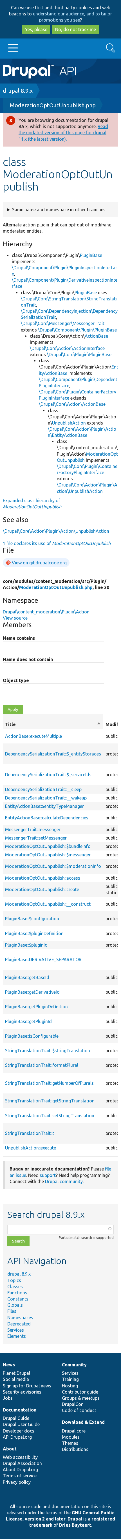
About (10, 1448)
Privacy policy (17, 1482)
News (9, 1364)
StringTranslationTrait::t (29, 1133)
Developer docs (18, 1430)
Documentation (19, 1409)
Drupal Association (22, 1463)
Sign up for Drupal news (27, 1385)
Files (11, 1311)
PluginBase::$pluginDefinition (34, 933)
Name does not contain (28, 659)
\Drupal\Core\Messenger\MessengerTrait (62, 323)
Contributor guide (80, 1391)
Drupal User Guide (21, 1424)
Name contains (19, 638)
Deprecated (19, 1323)
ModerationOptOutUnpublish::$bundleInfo (48, 846)
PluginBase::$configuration (32, 918)
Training (70, 1379)
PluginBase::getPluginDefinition (36, 1006)
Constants (17, 1298)
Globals (15, 1305)
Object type (16, 680)
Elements (16, 1336)
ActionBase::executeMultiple (33, 736)
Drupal (75, 1518)
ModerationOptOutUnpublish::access (42, 877)
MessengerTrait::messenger (32, 829)
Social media (16, 1379)
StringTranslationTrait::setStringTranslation (49, 1115)
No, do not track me (75, 29)
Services (15, 1329)
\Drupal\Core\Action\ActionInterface (67, 348)
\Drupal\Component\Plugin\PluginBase (77, 329)
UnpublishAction (69, 422)
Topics (14, 1280)
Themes (70, 1443)
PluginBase (91, 255)
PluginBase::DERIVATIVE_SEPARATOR (43, 959)
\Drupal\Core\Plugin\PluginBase (79, 354)
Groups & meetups (81, 1398)
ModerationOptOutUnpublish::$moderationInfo (53, 866)
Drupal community (64, 1181)
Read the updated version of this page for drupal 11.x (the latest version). (63, 132)
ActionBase (96, 336)
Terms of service (20, 1475)
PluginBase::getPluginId (28, 1021)
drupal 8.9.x (18, 90)
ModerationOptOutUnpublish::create (42, 889)
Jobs (8, 1398)
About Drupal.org (20, 1469)
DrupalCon (73, 1404)
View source (15, 617)
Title (53, 724)
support (48, 1175)
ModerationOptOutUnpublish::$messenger (48, 854)
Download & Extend (83, 1422)
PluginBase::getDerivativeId (32, 992)
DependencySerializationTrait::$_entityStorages (53, 753)
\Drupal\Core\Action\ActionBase (72, 404)
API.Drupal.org (17, 1437)
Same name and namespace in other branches (59, 209)
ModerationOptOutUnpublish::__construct (48, 904)
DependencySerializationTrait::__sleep (43, 789)
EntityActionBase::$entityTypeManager (44, 806)
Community (74, 1364)
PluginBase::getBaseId (27, 977)
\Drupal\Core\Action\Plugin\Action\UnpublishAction (56, 531)
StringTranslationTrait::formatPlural (41, 1065)
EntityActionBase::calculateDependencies (46, 817)
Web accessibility (20, 1457)
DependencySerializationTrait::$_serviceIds (48, 774)
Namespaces (20, 1317)
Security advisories (22, 1391)
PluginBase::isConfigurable (32, 1036)
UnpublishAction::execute (30, 1147)
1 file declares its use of (57, 543)
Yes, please (36, 29)
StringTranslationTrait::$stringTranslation (47, 1050)
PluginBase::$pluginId (26, 944)
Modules (71, 1437)
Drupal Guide (16, 1418)
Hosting (70, 1385)
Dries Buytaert (75, 1525)
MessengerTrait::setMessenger (36, 837)
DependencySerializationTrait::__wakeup (46, 797)
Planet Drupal (16, 1373)
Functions (17, 1292)
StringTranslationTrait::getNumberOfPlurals (49, 1083)
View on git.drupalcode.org (39, 562)
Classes (15, 1286)
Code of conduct (79, 1410)
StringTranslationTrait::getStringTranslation (50, 1100)
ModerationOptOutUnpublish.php (53, 105)
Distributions (75, 1449)
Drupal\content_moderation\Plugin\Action (46, 611)
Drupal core (74, 1430)
